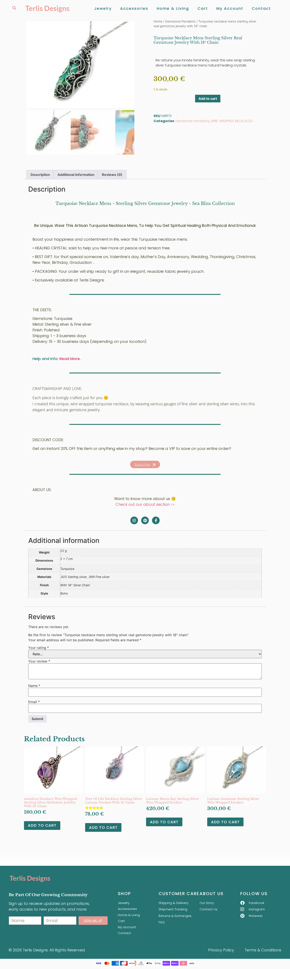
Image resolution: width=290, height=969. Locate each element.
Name (34, 685)
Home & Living (173, 8)
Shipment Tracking (173, 909)
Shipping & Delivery (174, 903)
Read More (69, 358)
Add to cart (207, 98)
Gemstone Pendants (180, 21)
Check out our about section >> (145, 504)
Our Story (207, 903)
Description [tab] (40, 174)
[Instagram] (134, 520)
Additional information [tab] (76, 174)
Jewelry (103, 8)
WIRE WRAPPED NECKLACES (232, 121)
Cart (202, 8)
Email (34, 701)
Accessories (134, 8)
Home (157, 21)
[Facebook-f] (156, 520)
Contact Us (208, 909)
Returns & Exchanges (175, 916)
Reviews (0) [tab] (112, 174)
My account (229, 8)
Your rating (38, 647)
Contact (261, 8)
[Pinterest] (145, 520)
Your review (39, 661)
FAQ (162, 922)
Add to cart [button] (42, 825)
